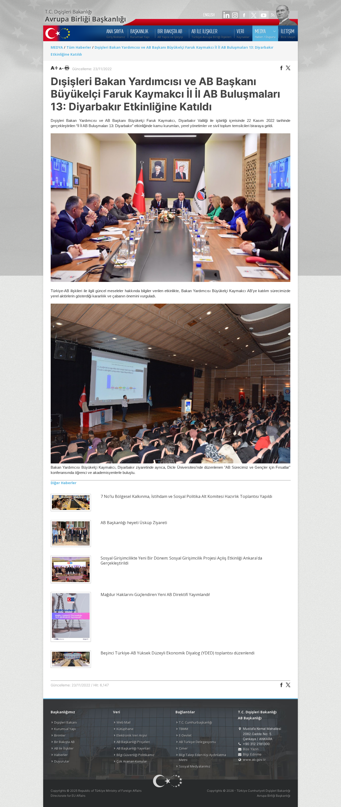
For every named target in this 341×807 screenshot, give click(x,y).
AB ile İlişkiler (64, 748)
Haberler (61, 755)
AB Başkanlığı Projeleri (133, 742)
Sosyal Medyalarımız (194, 766)
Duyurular (61, 761)
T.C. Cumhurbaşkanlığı (195, 722)
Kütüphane (125, 729)
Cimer (183, 748)
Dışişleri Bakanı (65, 722)
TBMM (183, 729)
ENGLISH (209, 14)
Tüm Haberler (78, 47)
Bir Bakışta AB (64, 742)
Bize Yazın (251, 749)
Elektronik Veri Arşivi (132, 735)
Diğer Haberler (63, 482)
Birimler (60, 735)
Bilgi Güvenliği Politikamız (136, 755)
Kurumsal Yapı (65, 729)
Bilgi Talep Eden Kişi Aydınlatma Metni (202, 757)
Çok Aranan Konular (132, 761)
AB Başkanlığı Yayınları (133, 748)
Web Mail (124, 722)
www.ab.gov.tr (254, 760)
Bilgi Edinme (252, 754)
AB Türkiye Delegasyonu (197, 742)
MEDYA (57, 47)
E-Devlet (185, 735)
